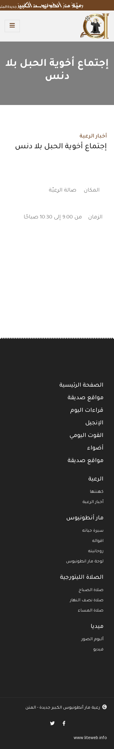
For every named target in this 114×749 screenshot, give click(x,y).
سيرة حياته (92, 531)
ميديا (97, 627)
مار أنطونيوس (84, 518)
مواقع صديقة (85, 398)
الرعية (95, 479)
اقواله (97, 541)
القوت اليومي (86, 436)
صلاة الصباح (91, 590)
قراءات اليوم (86, 411)
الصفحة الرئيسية (81, 386)
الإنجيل (94, 423)
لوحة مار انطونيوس (84, 561)
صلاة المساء (90, 611)
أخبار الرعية (93, 137)
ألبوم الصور (92, 639)
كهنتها (96, 492)
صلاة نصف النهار (86, 600)
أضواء (95, 448)
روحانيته (95, 551)
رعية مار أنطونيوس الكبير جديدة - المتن (62, 708)
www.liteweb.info (90, 738)
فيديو (98, 650)
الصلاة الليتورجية (81, 578)
